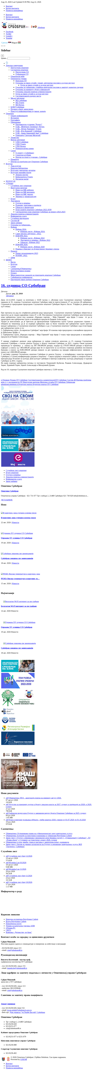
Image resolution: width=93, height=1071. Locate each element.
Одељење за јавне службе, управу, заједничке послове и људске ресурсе (45, 83)
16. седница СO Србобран (23, 285)
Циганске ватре (22, 179)
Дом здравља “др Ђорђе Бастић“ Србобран (27, 1012)
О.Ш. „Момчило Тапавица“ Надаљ (30, 127)
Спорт (13, 151)
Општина (10, 113)
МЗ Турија (20, 103)
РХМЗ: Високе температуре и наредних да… (20, 579)
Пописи (14, 251)
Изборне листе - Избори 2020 (32, 247)
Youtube (9, 38)
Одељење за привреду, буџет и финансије (33, 89)
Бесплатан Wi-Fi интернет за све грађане (19, 606)
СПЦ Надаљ (21, 146)
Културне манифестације (21, 172)
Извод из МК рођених (25, 190)
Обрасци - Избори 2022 (30, 242)
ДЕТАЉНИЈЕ (7, 500)
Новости (15, 522)
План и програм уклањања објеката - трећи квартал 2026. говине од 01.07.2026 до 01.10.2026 (47, 820)
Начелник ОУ (21, 81)
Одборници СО (22, 74)
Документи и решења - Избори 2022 (35, 240)
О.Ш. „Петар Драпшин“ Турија (28, 129)
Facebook (9, 32)
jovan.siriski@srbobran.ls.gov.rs (19, 1010)
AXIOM (23, 1059)
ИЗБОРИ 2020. (22, 245)
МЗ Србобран (21, 100)
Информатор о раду (19, 216)
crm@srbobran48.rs (14, 950)
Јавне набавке (16, 223)
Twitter (8, 34)
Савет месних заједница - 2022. (28, 234)
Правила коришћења (14, 10)
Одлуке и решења (23, 203)
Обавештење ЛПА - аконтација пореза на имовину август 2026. (35, 798)
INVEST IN (10, 181)
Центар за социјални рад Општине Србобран (29, 162)
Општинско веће (17, 76)
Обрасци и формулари (25, 207)
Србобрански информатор (21, 277)
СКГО (8, 930)
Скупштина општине (19, 70)
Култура (9, 164)
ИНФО (9, 260)
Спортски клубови (23, 155)
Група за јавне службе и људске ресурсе (36, 85)
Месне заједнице (17, 98)
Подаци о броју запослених (22, 109)
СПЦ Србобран (22, 142)
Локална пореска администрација (25, 214)
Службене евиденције (20, 218)
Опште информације (19, 116)
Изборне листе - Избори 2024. (32, 231)
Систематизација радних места (28, 96)
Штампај (10, 296)
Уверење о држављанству (26, 196)
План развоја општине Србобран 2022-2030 (33, 210)
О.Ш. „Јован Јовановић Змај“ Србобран (32, 133)
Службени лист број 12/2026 (20, 856)
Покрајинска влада (13, 924)
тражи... (4, 58)
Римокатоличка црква (25, 148)
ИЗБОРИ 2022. (22, 236)
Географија (15, 120)
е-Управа (9, 183)
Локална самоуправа (14, 65)
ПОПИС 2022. (21, 255)
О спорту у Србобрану (25, 153)
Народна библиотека (19, 168)
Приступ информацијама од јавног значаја (28, 111)
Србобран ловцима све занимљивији (17, 558)
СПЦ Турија (21, 144)
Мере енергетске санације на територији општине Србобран (36, 275)
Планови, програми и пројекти (28, 205)
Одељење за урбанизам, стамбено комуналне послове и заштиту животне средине (49, 87)
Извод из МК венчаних (25, 192)
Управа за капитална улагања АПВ (20, 926)
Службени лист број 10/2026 (20, 882)
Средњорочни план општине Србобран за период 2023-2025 (40, 212)
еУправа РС (11, 928)
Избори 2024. (21, 229)
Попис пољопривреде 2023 (27, 253)
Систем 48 (15, 221)
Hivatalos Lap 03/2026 (17, 863)
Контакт (9, 6)
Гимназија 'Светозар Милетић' (28, 135)
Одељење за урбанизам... (21, 225)
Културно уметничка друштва (23, 170)
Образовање (16, 122)
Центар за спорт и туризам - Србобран (31, 157)
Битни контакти (12, 8)
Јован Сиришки (8, 1004)
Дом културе (16, 166)
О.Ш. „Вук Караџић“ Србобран (29, 131)
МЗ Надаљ (20, 105)
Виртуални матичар (19, 188)
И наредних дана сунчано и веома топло (18, 518)
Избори (14, 227)
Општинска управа (19, 79)
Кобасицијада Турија (24, 177)
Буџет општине (12, 473)
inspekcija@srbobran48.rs (17, 968)
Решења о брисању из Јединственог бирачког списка (37, 249)
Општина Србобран (9, 491)
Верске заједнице (18, 140)
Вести (13, 262)
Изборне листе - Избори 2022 (32, 238)
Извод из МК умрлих (24, 194)
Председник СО (22, 72)
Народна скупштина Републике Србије (22, 919)
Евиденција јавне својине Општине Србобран (30, 279)
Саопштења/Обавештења (21, 269)
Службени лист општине (21, 186)
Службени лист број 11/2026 (20, 876)
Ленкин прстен (22, 175)
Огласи (14, 273)
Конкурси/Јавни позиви (20, 271)
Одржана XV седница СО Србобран (16, 538)
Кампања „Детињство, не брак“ (19, 932)
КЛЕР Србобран (17, 107)
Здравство (15, 138)
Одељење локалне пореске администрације (33, 92)
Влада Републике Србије (16, 921)
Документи (15, 201)
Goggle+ (9, 36)
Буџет (13, 199)
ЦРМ (13, 258)
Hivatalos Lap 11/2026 (17, 869)
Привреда (15, 159)
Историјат (15, 118)
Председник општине (20, 68)
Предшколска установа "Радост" (29, 124)
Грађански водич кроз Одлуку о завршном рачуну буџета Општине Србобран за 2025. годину (47, 813)
